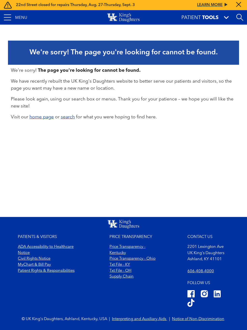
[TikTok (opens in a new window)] (190, 303)
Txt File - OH (120, 271)
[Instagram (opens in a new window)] (204, 294)
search (68, 117)
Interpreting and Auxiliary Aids (139, 319)
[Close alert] (238, 5)
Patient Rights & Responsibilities (46, 271)
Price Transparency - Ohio (133, 259)
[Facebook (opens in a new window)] (191, 294)
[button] (15, 17)
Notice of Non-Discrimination (198, 319)
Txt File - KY (120, 265)
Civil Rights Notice (34, 259)
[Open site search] (240, 17)
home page (41, 117)
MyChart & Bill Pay (34, 265)
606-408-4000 (200, 271)
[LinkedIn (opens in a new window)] (217, 294)
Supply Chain (122, 277)
